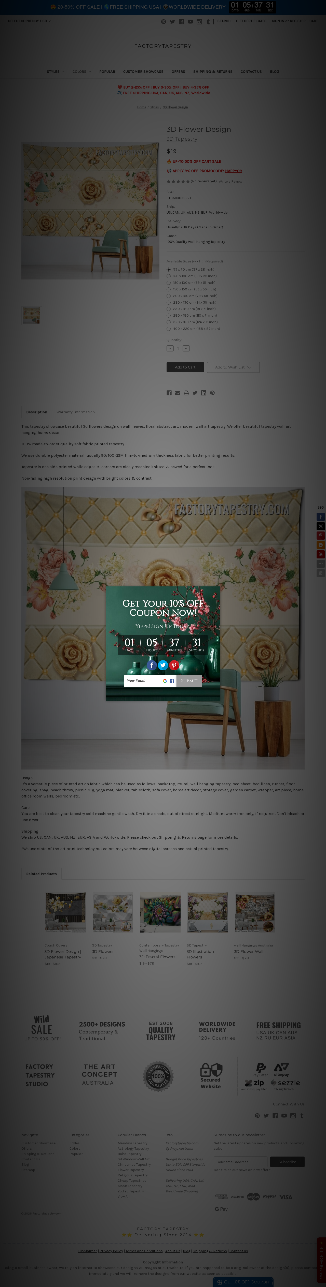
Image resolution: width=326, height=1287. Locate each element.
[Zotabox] (217, 696)
